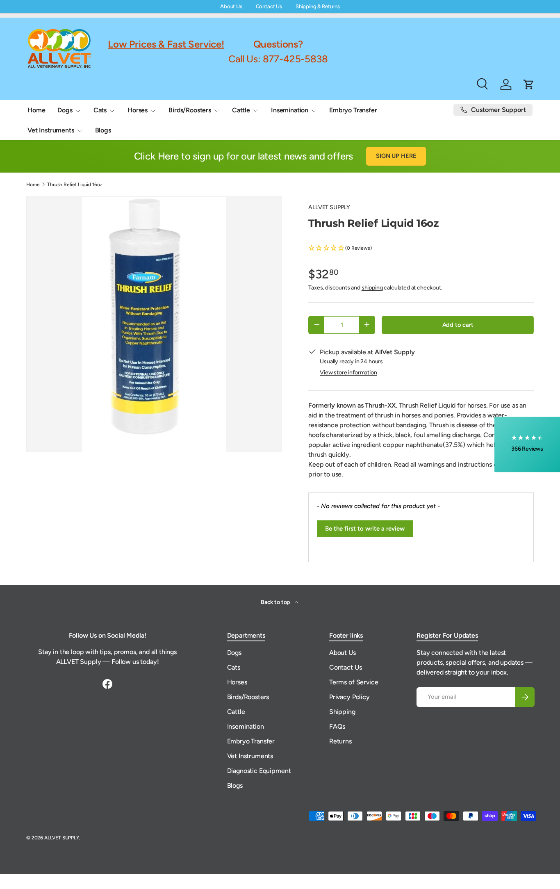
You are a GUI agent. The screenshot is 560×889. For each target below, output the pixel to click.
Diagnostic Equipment (259, 771)
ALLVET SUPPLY (329, 207)
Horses (137, 110)
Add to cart (457, 324)
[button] (421, 248)
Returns (340, 741)
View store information (348, 372)
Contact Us (269, 6)
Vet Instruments (50, 130)
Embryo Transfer (353, 110)
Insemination (289, 110)
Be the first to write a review (365, 528)
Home (36, 110)
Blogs (103, 130)
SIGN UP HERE (396, 156)
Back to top (276, 602)
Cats (100, 110)
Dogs (64, 110)
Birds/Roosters (189, 110)
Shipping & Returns (318, 6)
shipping (372, 287)
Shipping (342, 712)
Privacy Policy (349, 697)
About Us (231, 6)
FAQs (337, 726)
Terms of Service (353, 682)
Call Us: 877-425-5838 (278, 58)
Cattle (241, 110)
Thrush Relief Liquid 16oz (74, 184)
